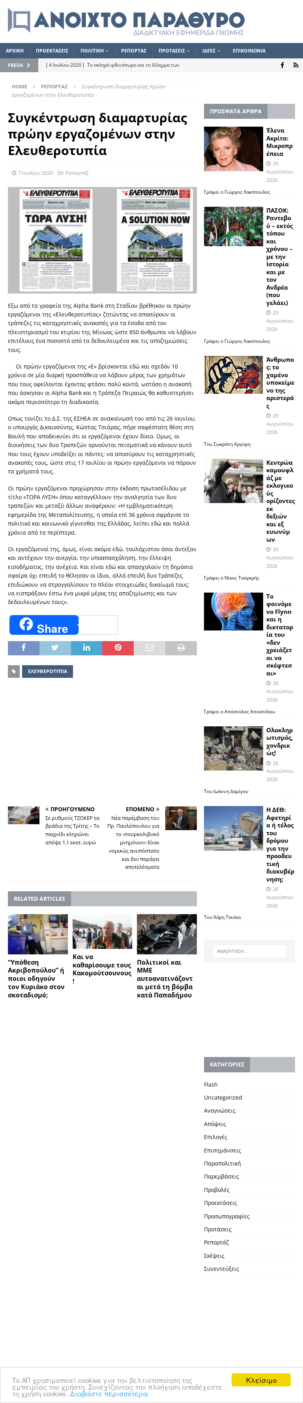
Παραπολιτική (222, 1163)
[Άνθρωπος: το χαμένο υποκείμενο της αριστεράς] (233, 375)
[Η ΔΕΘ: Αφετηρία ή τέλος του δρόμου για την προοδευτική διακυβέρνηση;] (233, 828)
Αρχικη (15, 50)
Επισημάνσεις (222, 1150)
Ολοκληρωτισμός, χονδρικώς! (279, 741)
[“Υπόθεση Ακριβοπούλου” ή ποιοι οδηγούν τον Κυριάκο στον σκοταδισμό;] (38, 934)
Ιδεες (208, 50)
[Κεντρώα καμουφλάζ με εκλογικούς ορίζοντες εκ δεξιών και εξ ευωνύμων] (233, 481)
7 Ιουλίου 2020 (35, 172)
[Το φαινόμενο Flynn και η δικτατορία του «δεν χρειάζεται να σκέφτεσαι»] (233, 612)
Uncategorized (223, 1097)
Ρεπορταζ (133, 50)
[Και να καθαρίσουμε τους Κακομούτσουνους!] (103, 931)
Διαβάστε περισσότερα (109, 1393)
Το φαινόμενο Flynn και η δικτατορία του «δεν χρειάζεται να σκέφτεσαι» (279, 634)
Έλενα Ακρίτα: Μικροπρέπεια (279, 141)
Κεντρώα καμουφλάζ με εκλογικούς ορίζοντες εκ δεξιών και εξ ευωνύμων (280, 500)
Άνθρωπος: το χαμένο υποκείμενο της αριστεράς (280, 382)
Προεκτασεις (52, 50)
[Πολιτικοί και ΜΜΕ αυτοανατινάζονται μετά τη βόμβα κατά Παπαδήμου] (167, 934)
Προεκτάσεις (220, 1203)
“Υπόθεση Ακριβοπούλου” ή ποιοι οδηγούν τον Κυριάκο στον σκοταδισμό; (36, 978)
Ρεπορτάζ (76, 172)
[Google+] (296, 65)
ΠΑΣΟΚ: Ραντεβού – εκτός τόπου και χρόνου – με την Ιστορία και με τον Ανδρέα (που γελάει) (279, 256)
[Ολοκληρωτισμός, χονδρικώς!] (233, 748)
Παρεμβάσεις (221, 1176)
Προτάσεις (218, 1229)
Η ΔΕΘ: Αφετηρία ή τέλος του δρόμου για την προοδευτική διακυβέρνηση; (280, 844)
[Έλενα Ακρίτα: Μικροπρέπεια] (233, 149)
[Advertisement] (102, 743)
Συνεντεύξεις (221, 1268)
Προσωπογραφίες (227, 1216)
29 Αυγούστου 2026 (280, 171)
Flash (211, 1084)
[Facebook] (282, 65)
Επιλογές (215, 1137)
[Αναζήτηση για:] (249, 951)
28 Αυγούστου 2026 (280, 691)
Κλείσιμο (261, 1380)
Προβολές (217, 1189)
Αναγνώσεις (220, 1110)
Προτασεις (172, 50)
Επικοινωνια (249, 50)
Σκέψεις (214, 1255)
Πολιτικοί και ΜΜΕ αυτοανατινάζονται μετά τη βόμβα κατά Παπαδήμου (165, 978)
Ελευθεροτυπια (47, 671)
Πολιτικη (92, 50)
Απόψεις (215, 1124)
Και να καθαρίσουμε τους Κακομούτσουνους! (102, 969)
